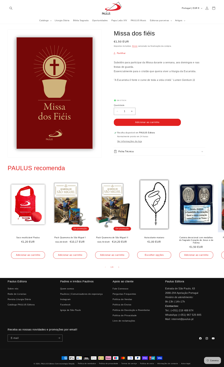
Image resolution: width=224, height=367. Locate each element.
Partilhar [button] (121, 53)
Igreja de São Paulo (70, 310)
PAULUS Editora (48, 364)
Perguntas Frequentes (124, 294)
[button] (11, 8)
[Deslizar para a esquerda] (105, 267)
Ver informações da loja (129, 141)
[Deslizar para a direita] (118, 267)
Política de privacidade (108, 363)
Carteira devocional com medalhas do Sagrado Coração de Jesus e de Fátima (196, 240)
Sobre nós (13, 288)
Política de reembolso (87, 363)
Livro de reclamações (124, 320)
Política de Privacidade (125, 315)
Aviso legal (185, 363)
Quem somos (67, 288)
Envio (135, 46)
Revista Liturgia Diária (19, 299)
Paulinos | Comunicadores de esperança (81, 294)
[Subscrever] (59, 338)
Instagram (65, 299)
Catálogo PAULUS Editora (21, 304)
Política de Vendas (122, 299)
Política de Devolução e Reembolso (131, 310)
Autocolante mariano (154, 237)
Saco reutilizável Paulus (28, 237)
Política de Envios (122, 304)
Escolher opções (154, 255)
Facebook (65, 304)
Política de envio (147, 363)
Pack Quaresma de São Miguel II (112, 237)
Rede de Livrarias (17, 294)
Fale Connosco (120, 288)
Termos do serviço (129, 363)
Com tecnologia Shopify (65, 364)
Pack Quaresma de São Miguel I (70, 237)
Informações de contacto (167, 363)
